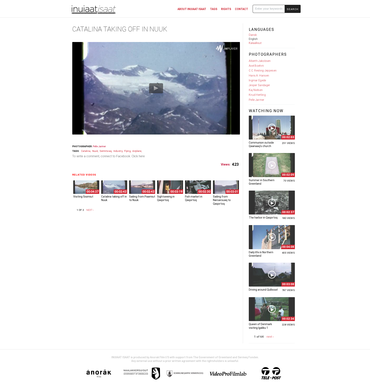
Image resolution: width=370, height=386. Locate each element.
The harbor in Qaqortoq (263, 217)
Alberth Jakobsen (260, 60)
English (253, 39)
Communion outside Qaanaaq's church (261, 144)
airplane (136, 151)
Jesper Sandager (259, 85)
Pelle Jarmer (99, 146)
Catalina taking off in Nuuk (114, 198)
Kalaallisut (255, 43)
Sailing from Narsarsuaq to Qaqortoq (222, 200)
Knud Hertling (257, 94)
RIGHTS (226, 9)
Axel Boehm (256, 65)
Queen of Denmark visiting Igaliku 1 (260, 326)
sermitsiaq (106, 151)
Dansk (253, 35)
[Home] (93, 9)
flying (127, 151)
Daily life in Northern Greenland (261, 254)
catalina (85, 151)
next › (90, 210)
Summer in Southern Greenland (261, 182)
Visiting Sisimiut (83, 196)
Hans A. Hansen (259, 75)
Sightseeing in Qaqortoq (166, 198)
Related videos (85, 174)
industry (118, 151)
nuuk (95, 151)
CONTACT (241, 9)
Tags (213, 9)
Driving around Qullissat (263, 289)
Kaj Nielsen (256, 90)
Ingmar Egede (257, 80)
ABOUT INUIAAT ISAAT (191, 9)
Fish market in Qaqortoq (193, 198)
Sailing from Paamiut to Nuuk (142, 198)
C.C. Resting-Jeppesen (263, 70)
